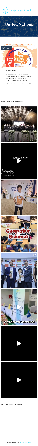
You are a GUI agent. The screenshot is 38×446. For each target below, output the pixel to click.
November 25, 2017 (12, 84)
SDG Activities (6, 48)
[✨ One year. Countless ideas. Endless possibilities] (19, 234)
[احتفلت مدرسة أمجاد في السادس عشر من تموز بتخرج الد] (19, 124)
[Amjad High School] (16, 10)
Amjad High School (25, 442)
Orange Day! (11, 70)
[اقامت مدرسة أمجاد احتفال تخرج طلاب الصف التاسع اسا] (19, 161)
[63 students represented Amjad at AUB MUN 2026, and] (19, 380)
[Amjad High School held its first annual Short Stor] (19, 343)
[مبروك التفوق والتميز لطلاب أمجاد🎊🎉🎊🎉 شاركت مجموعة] (19, 270)
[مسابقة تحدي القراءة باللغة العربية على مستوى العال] (19, 197)
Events (4, 47)
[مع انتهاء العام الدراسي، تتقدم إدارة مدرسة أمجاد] (19, 307)
